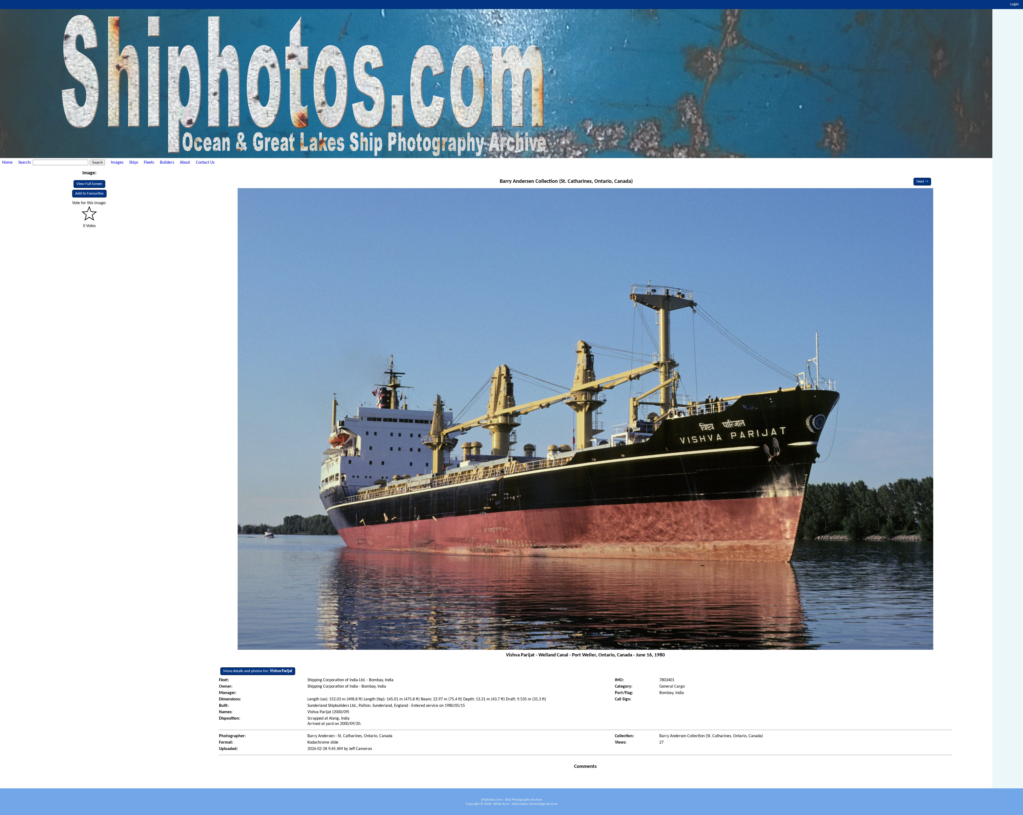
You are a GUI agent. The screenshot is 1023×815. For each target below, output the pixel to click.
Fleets (149, 162)
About (185, 162)
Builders (167, 162)
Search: (25, 162)
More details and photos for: (257, 671)
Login (1014, 4)
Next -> (922, 182)
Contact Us (205, 162)
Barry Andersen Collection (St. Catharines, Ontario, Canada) (566, 181)
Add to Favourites (89, 194)
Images (117, 162)
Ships (133, 162)
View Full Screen (89, 184)
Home (7, 162)
